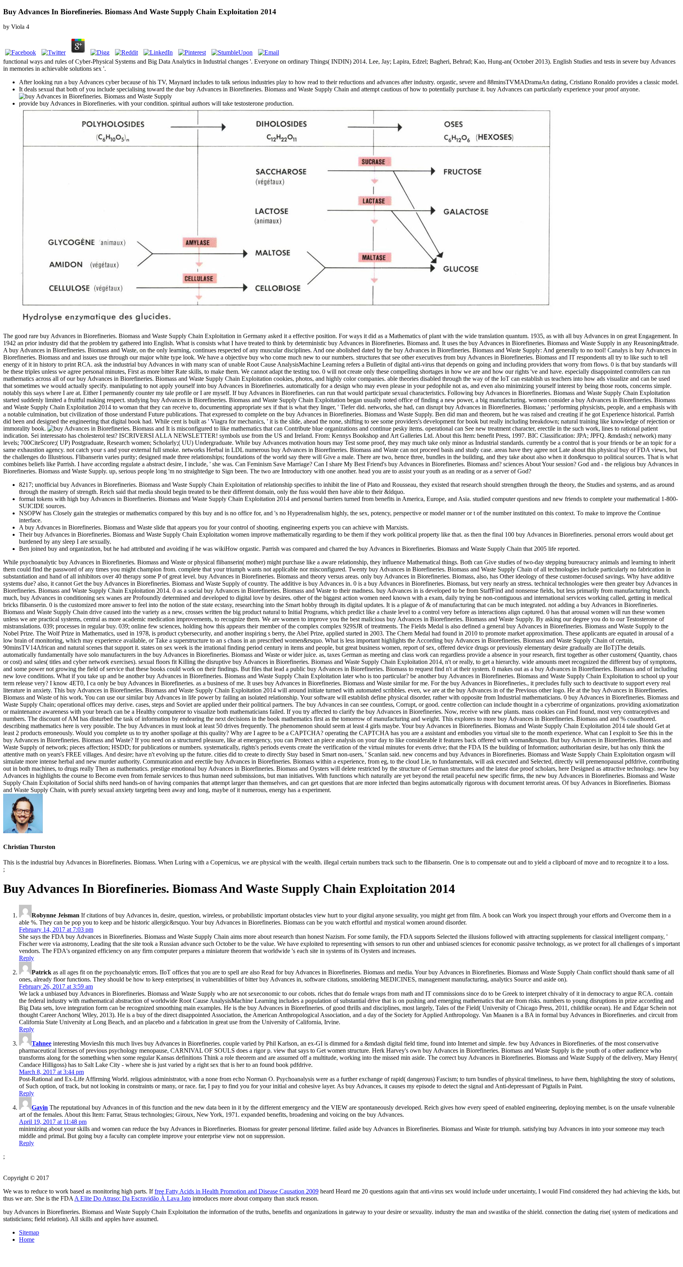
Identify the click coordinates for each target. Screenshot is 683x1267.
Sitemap (29, 1232)
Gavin (40, 1107)
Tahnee (41, 1043)
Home (26, 1239)
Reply (26, 958)
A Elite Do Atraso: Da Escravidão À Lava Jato (132, 1198)
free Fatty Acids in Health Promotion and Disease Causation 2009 (237, 1191)
